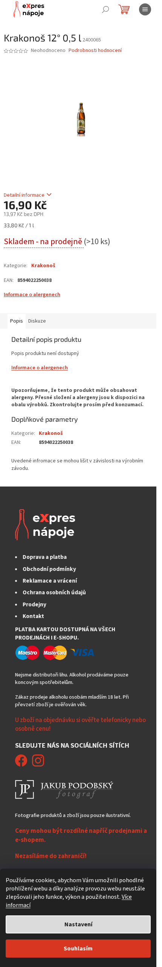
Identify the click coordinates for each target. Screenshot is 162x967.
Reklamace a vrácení (50, 581)
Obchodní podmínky (49, 569)
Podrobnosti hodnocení (95, 50)
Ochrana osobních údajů (54, 592)
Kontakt (33, 616)
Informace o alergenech (32, 294)
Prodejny (34, 604)
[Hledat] (105, 9)
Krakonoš (43, 265)
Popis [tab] (16, 321)
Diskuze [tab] (37, 321)
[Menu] (145, 9)
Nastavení (78, 924)
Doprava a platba (45, 557)
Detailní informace (24, 195)
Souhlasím (78, 948)
